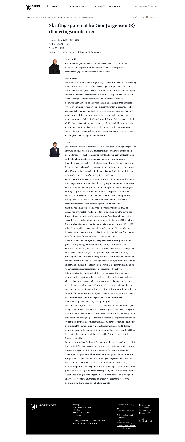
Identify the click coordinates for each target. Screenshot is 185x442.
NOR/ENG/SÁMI (140, 6)
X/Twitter (145, 408)
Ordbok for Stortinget (125, 415)
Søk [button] (152, 6)
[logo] (37, 8)
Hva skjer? (98, 6)
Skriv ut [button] (143, 17)
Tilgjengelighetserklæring (126, 425)
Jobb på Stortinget (124, 428)
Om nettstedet (122, 420)
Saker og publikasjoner (47, 17)
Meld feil (153, 17)
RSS (143, 418)
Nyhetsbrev (121, 417)
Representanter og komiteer (75, 6)
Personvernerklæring (124, 423)
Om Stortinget (115, 6)
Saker (54, 6)
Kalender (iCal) (147, 421)
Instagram (145, 410)
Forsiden (36, 17)
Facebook (145, 405)
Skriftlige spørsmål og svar (72, 17)
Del (134, 17)
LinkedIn (145, 413)
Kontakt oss (76, 415)
